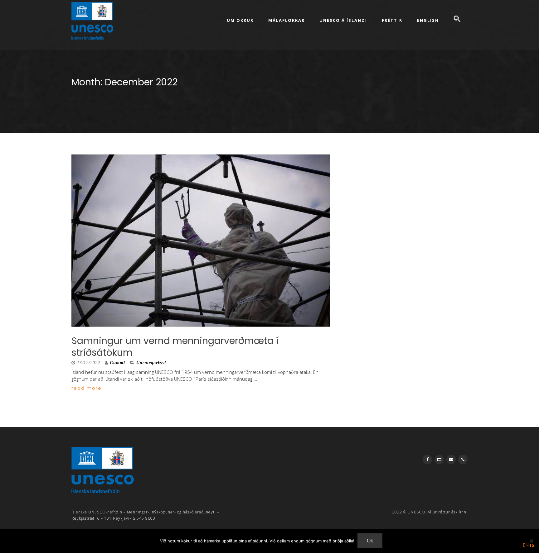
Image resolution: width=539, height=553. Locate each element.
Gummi (117, 362)
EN (526, 545)
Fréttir (392, 20)
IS (532, 545)
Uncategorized (151, 362)
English (428, 20)
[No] (531, 541)
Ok (370, 540)
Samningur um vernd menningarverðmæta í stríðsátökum (175, 346)
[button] (457, 19)
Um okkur (240, 20)
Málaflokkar (286, 20)
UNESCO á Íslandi (343, 20)
